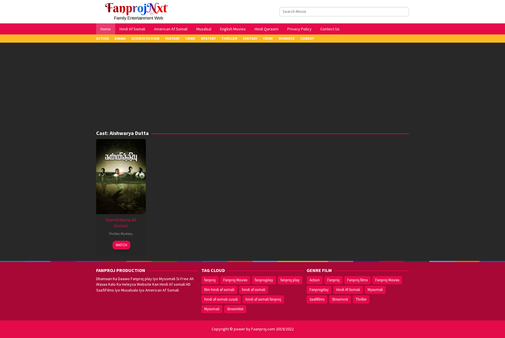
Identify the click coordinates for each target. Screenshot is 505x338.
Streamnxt (340, 299)
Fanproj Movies (235, 280)
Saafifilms (316, 299)
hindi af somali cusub (221, 299)
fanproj (210, 280)
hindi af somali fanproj (263, 299)
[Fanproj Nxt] (137, 11)
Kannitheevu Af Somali (121, 222)
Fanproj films (357, 280)
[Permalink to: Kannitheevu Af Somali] (121, 175)
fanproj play (290, 280)
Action (314, 280)
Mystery (126, 233)
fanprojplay (264, 280)
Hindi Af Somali (348, 289)
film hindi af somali (219, 289)
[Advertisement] (252, 86)
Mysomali (211, 308)
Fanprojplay (318, 289)
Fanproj (333, 280)
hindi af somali (253, 289)
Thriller (114, 233)
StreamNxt (235, 308)
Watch (121, 244)
